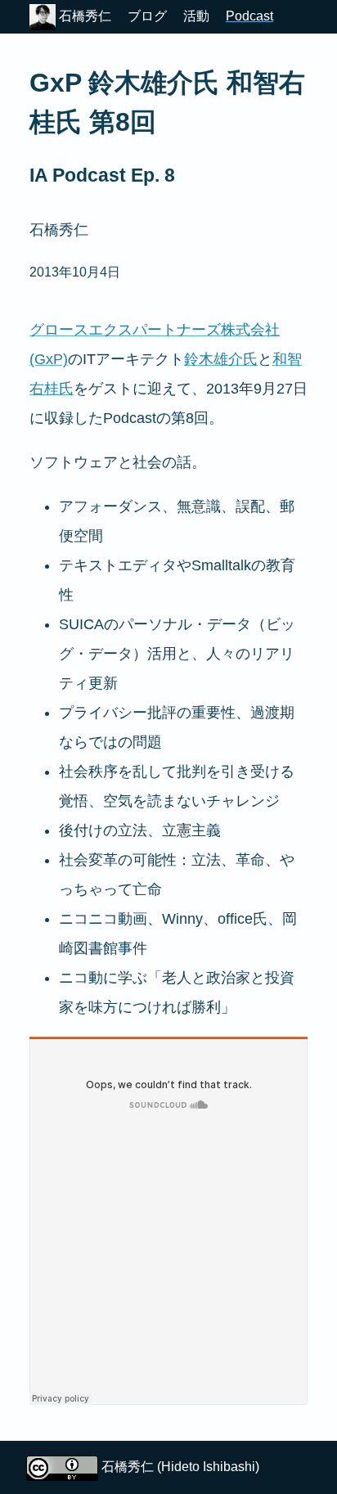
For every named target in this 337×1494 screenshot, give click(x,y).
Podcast (249, 16)
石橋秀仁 (83, 16)
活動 (196, 16)
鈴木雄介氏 (221, 359)
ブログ (147, 16)
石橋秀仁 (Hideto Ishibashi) (180, 1467)
